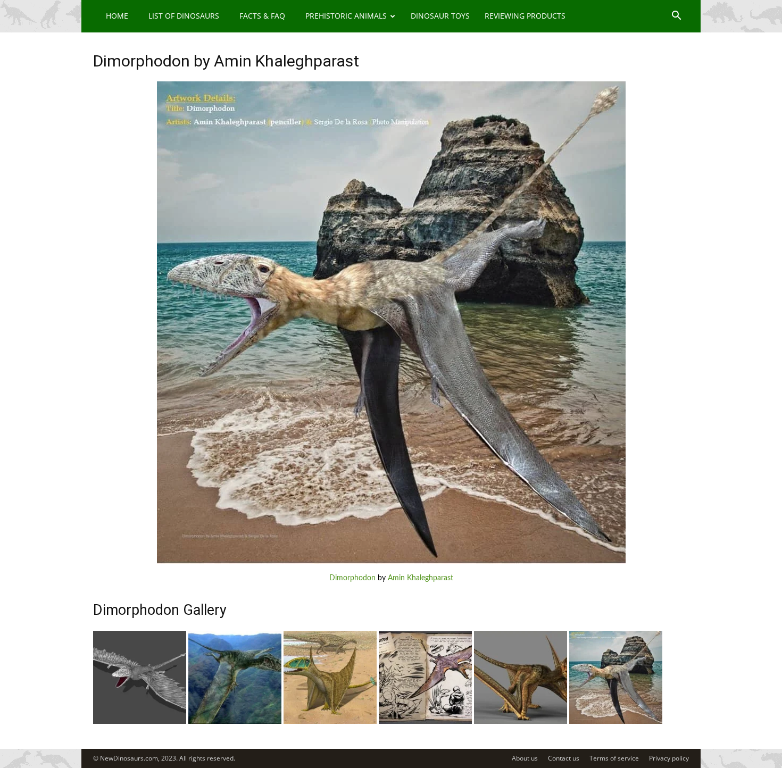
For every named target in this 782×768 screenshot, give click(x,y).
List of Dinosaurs (183, 16)
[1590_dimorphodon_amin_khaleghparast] (615, 721)
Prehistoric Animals (346, 16)
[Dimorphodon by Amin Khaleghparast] (391, 561)
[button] (676, 17)
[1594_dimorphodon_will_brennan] (234, 721)
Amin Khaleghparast (420, 578)
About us (525, 758)
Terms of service (614, 758)
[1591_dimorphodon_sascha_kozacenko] (520, 721)
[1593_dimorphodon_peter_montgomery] (330, 721)
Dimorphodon (352, 578)
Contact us (563, 758)
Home (117, 16)
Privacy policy (669, 758)
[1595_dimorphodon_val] (139, 721)
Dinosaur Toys (440, 16)
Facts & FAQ (262, 16)
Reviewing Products (525, 16)
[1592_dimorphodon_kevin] (425, 721)
